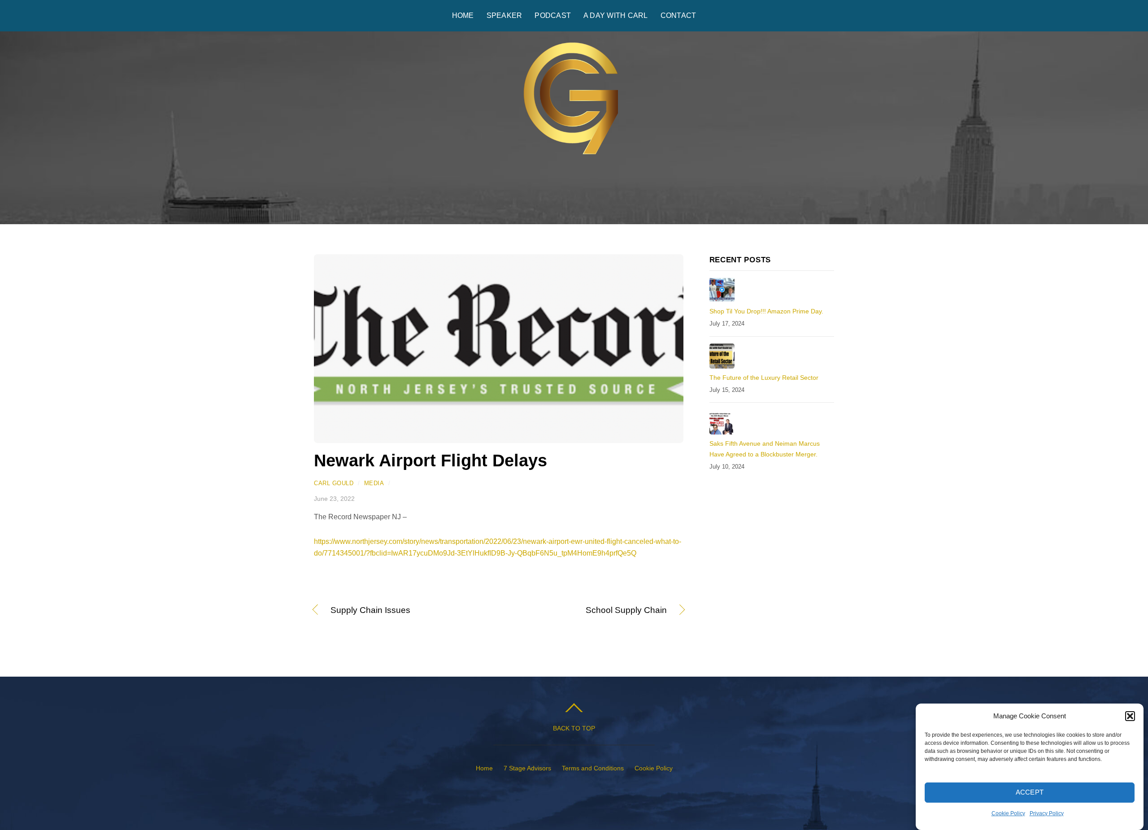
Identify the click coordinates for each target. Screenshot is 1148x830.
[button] (1130, 716)
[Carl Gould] (574, 161)
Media (374, 483)
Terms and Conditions (593, 768)
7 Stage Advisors (527, 768)
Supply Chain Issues (370, 610)
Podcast (553, 15)
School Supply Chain (588, 610)
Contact (678, 15)
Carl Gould (333, 483)
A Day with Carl (615, 15)
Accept (1030, 792)
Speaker (504, 15)
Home (463, 15)
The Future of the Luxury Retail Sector (763, 377)
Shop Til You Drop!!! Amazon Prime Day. (766, 311)
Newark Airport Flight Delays (430, 460)
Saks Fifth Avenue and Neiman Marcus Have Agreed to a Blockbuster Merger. (764, 449)
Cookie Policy (1008, 813)
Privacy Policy (1047, 813)
